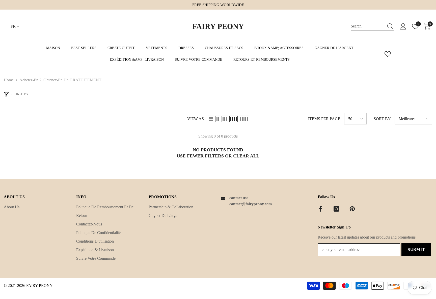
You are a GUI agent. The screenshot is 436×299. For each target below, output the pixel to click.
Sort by (382, 119)
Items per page (324, 119)
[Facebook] (320, 209)
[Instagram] (336, 209)
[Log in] (403, 26)
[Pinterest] (352, 209)
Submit (416, 249)
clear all (246, 155)
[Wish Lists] (388, 54)
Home (9, 80)
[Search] (372, 26)
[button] (211, 119)
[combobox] (367, 26)
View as (195, 119)
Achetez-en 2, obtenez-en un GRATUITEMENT (60, 80)
